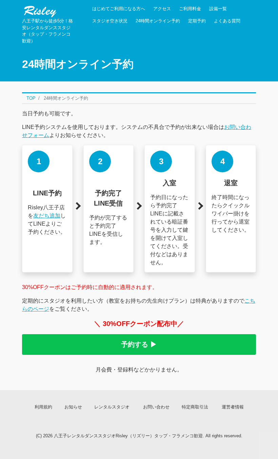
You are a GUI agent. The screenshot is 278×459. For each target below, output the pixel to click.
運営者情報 (233, 406)
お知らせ (73, 406)
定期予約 (197, 20)
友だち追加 (46, 215)
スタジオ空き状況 (109, 20)
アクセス (162, 8)
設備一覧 (218, 8)
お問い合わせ (156, 406)
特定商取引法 (195, 406)
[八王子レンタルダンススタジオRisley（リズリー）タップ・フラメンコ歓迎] (40, 9)
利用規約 (43, 406)
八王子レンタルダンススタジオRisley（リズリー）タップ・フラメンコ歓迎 (128, 435)
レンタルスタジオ (112, 406)
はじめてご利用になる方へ (118, 8)
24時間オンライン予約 (158, 20)
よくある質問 (227, 20)
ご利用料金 (190, 8)
